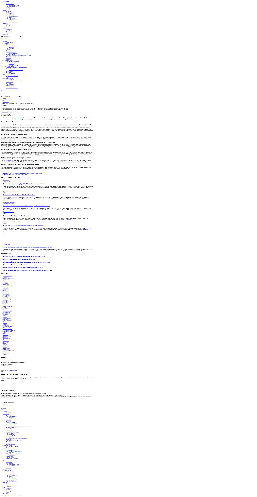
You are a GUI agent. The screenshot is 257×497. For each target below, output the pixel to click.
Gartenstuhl (5, 297)
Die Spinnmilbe (12, 86)
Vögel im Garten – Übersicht (12, 76)
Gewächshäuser (9, 68)
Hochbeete (5, 309)
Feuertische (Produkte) (13, 65)
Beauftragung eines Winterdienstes (51, 154)
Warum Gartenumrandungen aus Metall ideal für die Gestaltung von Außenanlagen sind (27, 247)
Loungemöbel (9, 59)
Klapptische (11, 47)
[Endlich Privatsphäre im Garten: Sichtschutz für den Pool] (48, 191)
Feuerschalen (11, 64)
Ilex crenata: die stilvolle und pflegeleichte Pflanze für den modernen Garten (24, 184)
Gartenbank (5, 291)
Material (5, 317)
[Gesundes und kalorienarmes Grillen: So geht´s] (48, 212)
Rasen (4, 10)
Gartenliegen (8, 50)
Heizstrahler (5, 308)
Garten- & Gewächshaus (8, 66)
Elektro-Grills (9, 29)
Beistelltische (11, 48)
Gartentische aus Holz (13, 46)
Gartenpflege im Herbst (13, 6)
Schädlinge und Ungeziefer (9, 330)
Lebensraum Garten (7, 74)
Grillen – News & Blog (8, 306)
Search (20, 36)
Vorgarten (5, 347)
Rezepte (5, 324)
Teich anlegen (11, 13)
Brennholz (5, 282)
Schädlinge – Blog (10, 82)
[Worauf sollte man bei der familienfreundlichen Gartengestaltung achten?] (48, 222)
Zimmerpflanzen (9, 42)
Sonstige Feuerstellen (7, 331)
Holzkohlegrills (9, 31)
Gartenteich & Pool (7, 11)
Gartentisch (5, 300)
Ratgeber (5, 323)
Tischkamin (5, 342)
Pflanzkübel (8, 8)
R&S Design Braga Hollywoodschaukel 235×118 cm (20, 55)
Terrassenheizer (12, 62)
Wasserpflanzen (12, 18)
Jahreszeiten (20, 117)
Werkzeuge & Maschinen (8, 350)
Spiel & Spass (6, 333)
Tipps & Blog (6, 341)
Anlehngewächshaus (10, 73)
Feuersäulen (5, 288)
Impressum (5, 404)
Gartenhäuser (9, 72)
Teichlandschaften (12, 19)
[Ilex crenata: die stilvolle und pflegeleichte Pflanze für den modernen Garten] (48, 180)
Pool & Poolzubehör (13, 22)
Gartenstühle (8, 49)
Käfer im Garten (9, 83)
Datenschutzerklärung (7, 405)
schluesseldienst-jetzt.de (12, 370)
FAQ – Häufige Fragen (8, 285)
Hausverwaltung (10, 160)
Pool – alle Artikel (10, 20)
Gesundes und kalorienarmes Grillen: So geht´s (16, 216)
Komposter (5, 314)
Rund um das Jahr (10, 4)
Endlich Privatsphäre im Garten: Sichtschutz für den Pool (19, 195)
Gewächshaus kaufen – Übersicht (16, 70)
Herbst (69, 117)
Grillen (4, 28)
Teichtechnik (11, 14)
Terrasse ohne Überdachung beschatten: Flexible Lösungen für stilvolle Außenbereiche (26, 206)
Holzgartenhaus (9, 71)
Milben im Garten (9, 85)
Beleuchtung (8, 25)
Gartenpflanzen (7, 181)
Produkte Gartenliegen (10, 52)
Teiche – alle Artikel (10, 12)
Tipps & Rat (5, 23)
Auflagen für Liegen (13, 53)
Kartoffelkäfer (12, 84)
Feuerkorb (5, 286)
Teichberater (8, 24)
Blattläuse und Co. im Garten (12, 88)
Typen (4, 343)
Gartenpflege (6, 1)
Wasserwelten (6, 349)
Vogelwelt (8, 77)
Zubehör (5, 354)
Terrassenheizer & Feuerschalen (12, 61)
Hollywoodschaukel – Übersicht (13, 56)
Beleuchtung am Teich (13, 16)
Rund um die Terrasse (7, 60)
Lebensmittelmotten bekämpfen (15, 80)
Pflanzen (8, 7)
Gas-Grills (8, 30)
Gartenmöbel (6, 43)
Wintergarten (6, 351)
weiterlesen (5, 188)
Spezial (4, 332)
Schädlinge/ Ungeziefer (8, 78)
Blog (5, 192)
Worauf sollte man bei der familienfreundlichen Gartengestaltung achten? (23, 225)
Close (2, 409)
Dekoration (11, 17)
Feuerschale (5, 289)
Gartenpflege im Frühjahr (14, 5)
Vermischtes (8, 26)
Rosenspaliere (6, 325)
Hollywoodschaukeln (10, 54)
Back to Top (3, 408)
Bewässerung (9, 2)
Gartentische (8, 44)
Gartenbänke (8, 58)
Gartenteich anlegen (7, 299)
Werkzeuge (5, 34)
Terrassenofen (6, 339)
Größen (4, 307)
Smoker (7, 32)
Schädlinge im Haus (10, 79)
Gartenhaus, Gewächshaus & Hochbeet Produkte (16, 67)
